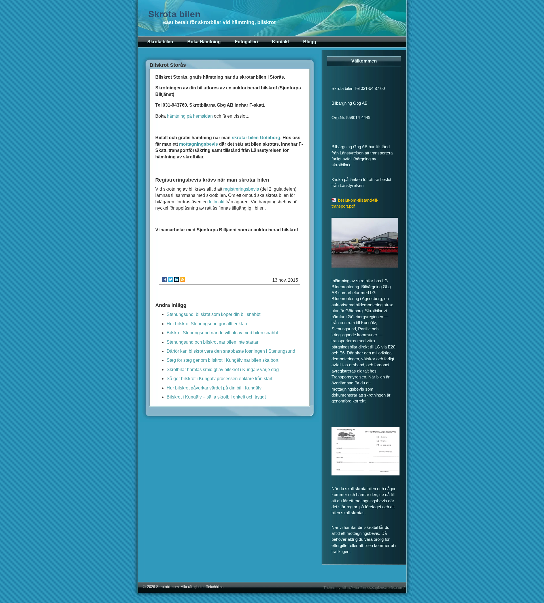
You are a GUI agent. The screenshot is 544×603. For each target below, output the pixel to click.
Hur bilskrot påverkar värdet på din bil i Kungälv (214, 388)
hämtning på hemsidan (190, 116)
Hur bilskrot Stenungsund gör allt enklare (207, 323)
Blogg (309, 41)
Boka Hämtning (204, 41)
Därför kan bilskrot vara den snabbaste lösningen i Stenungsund (231, 351)
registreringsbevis (241, 189)
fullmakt (216, 201)
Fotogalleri (246, 41)
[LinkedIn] (176, 279)
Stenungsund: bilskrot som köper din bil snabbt (213, 314)
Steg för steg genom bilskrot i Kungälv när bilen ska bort (222, 360)
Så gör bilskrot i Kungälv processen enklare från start (219, 378)
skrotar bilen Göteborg (256, 137)
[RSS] (182, 279)
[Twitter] (170, 279)
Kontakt (280, 41)
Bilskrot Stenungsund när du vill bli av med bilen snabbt (222, 332)
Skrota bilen (174, 14)
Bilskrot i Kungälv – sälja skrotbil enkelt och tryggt (216, 397)
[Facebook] (164, 279)
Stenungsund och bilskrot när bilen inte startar (212, 342)
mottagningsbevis (198, 144)
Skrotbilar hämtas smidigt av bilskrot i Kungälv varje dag (223, 369)
